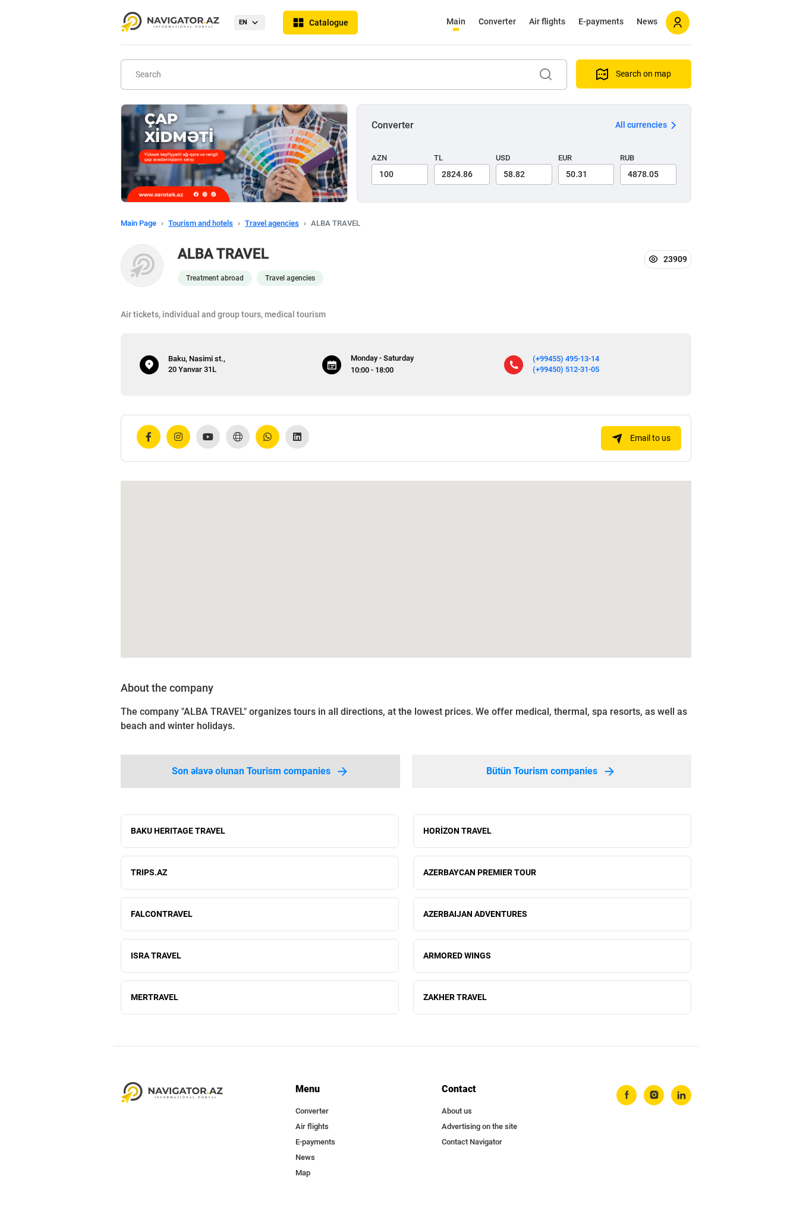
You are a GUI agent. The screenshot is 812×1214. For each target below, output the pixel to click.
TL (438, 157)
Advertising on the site (479, 1126)
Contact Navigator (472, 1141)
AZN (379, 157)
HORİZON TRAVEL (457, 830)
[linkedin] (681, 1095)
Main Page (138, 223)
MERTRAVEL (154, 997)
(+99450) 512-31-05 (566, 369)
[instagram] (654, 1095)
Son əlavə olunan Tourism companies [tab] (251, 771)
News (647, 21)
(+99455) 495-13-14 (566, 358)
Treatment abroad (215, 278)
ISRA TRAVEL (156, 955)
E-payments (601, 21)
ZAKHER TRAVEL (455, 997)
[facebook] (626, 1095)
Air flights (547, 21)
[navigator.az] (172, 1093)
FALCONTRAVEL (162, 914)
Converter (497, 21)
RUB (627, 157)
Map (302, 1172)
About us (457, 1110)
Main (455, 21)
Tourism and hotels (200, 223)
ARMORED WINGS (457, 955)
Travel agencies (272, 223)
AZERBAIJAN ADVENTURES (475, 914)
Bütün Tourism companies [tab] (541, 771)
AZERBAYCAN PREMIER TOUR (479, 872)
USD (503, 157)
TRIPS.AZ (149, 872)
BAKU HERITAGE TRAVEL (178, 830)
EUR (565, 157)
